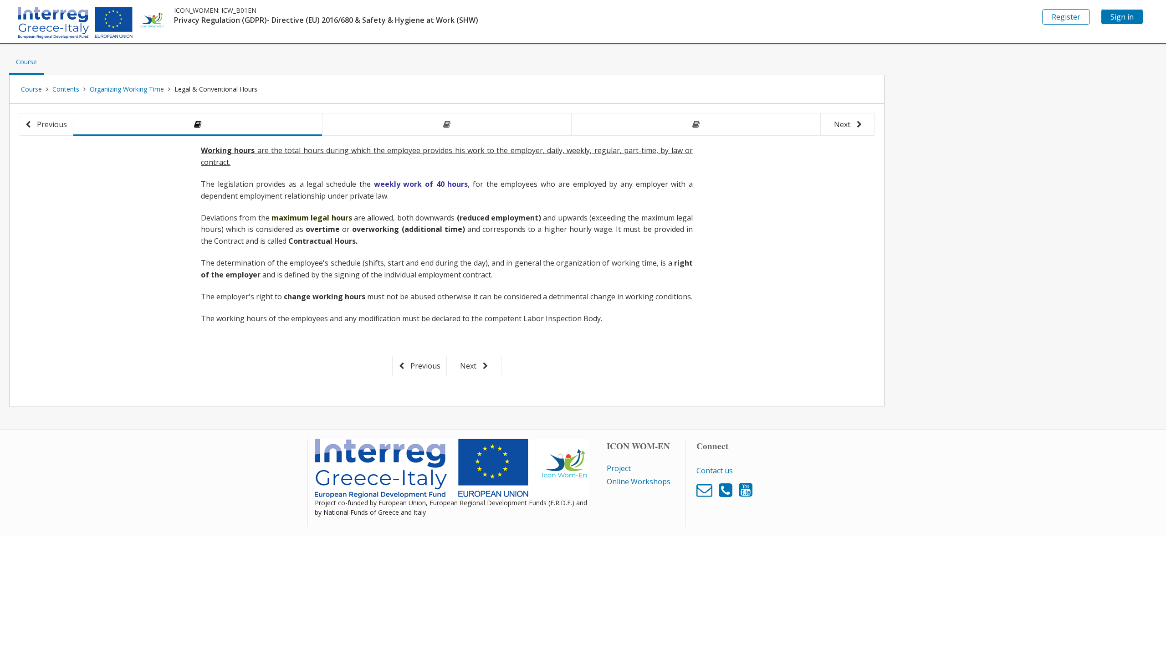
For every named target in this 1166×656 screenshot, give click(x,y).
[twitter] (727, 489)
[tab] (197, 124)
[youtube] (745, 489)
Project (619, 468)
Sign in (1122, 17)
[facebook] (706, 489)
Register (1066, 17)
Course (30, 66)
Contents (65, 89)
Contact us (714, 471)
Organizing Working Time (127, 89)
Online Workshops (638, 482)
